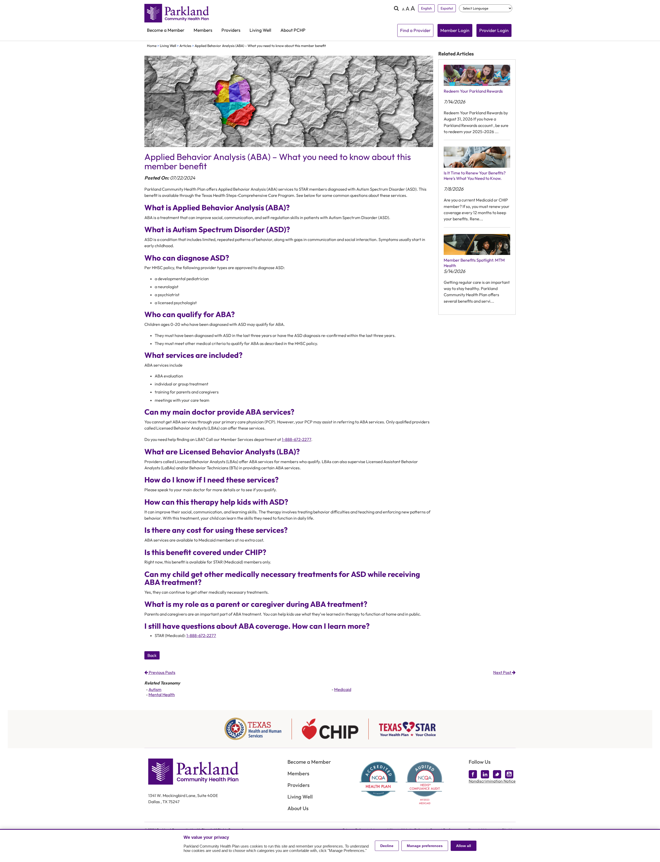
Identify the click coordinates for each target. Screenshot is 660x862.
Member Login (454, 30)
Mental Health (161, 694)
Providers (230, 30)
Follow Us (480, 762)
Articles (185, 45)
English (426, 8)
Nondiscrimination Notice (492, 781)
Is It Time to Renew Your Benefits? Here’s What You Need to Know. (475, 175)
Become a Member (165, 30)
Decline (386, 846)
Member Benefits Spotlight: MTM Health (474, 262)
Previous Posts (161, 672)
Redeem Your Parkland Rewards (473, 91)
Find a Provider (415, 30)
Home (151, 45)
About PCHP (293, 30)
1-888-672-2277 (296, 439)
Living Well (260, 30)
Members (203, 30)
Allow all (463, 846)
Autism (154, 689)
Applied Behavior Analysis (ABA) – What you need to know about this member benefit (260, 45)
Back (151, 655)
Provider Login (494, 30)
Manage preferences (425, 846)
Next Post (502, 672)
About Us (298, 808)
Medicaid (342, 689)
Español (447, 8)
